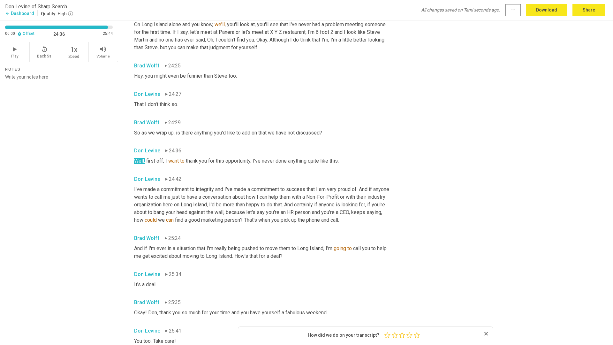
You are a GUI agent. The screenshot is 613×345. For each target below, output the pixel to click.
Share (589, 9)
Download (546, 9)
